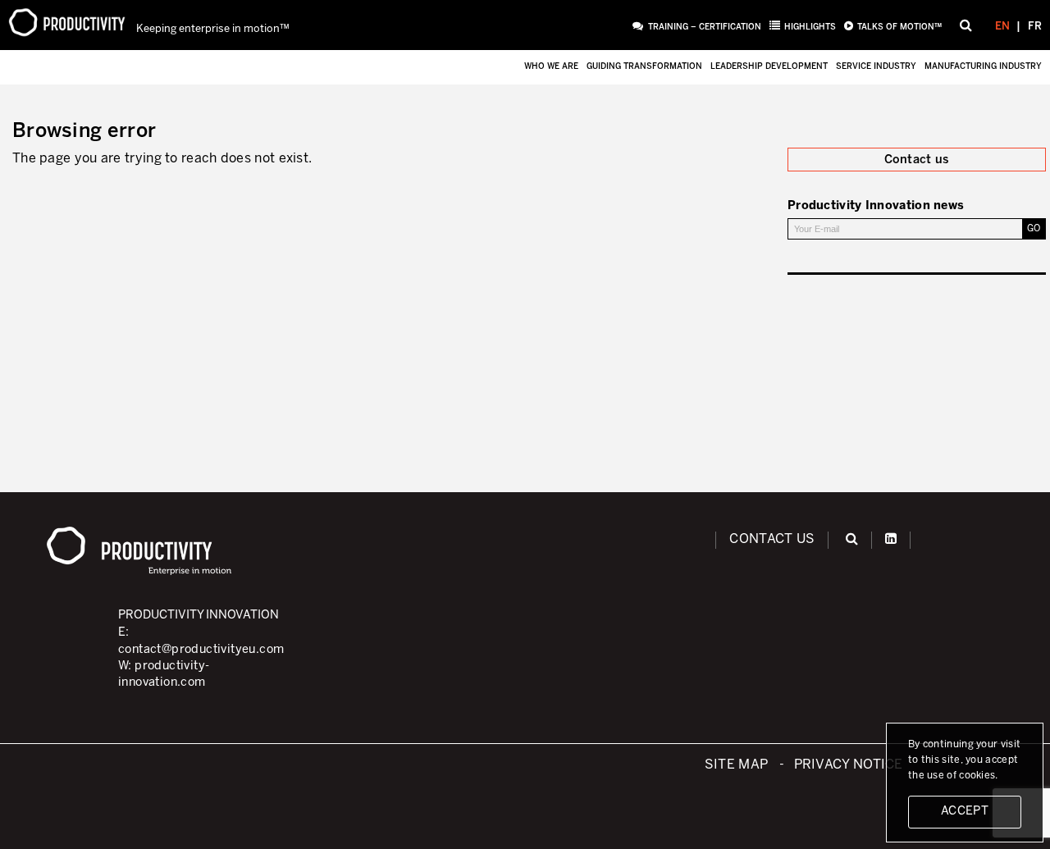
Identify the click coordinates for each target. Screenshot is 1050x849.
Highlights (810, 27)
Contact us (772, 539)
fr (1035, 26)
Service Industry (876, 67)
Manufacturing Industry (983, 67)
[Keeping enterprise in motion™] (67, 24)
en (1002, 26)
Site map (736, 765)
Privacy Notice (848, 765)
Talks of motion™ (899, 27)
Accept (964, 811)
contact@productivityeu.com (201, 649)
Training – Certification (704, 27)
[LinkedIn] (891, 539)
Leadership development (769, 67)
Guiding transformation (644, 67)
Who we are (551, 67)
